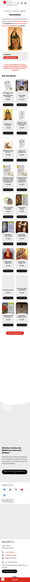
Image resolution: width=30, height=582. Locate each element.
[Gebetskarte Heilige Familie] (22, 234)
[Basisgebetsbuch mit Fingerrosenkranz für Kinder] (8, 93)
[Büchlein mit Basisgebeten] (22, 150)
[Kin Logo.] (10, 3)
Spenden (15, 580)
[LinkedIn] (4, 495)
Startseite (7, 11)
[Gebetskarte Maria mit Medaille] (22, 288)
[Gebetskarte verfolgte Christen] (22, 315)
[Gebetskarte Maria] (8, 288)
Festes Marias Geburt (21, 21)
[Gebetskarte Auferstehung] (8, 234)
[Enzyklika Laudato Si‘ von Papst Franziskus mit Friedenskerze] (22, 178)
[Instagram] (10, 489)
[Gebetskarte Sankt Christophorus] (8, 315)
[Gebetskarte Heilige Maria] (8, 261)
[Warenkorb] (21, 3)
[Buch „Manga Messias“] (22, 93)
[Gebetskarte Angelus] (22, 207)
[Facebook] (4, 489)
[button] (18, 3)
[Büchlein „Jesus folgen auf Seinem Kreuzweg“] (22, 122)
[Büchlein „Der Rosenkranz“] (8, 122)
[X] (16, 489)
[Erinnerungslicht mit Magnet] (8, 207)
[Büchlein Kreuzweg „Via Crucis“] (8, 150)
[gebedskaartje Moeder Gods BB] (15, 39)
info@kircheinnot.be (10, 555)
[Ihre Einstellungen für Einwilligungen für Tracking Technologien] (2, 579)
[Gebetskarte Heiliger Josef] (22, 261)
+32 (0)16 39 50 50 (10, 552)
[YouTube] (21, 489)
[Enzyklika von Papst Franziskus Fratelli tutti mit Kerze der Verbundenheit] (8, 178)
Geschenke (15, 11)
